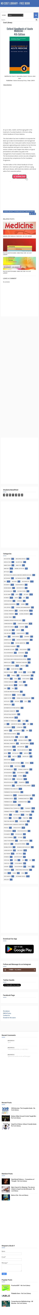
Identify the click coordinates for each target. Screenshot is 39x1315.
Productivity (17, 827)
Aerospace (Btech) (21, 558)
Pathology (20, 779)
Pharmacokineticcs (23, 798)
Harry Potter (7, 698)
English (23, 665)
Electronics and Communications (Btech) (15, 659)
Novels (27, 763)
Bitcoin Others (22, 591)
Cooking (22, 627)
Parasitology (7, 779)
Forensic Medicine (9, 682)
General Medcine (8, 211)
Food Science (25, 678)
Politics (15, 818)
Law (28, 724)
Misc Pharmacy (8, 750)
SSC (30, 860)
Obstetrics (18, 766)
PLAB (27, 814)
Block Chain (7, 594)
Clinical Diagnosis (9, 610)
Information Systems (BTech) (12, 708)
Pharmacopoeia (22, 801)
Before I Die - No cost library (19, 1195)
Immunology (7, 704)
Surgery (6, 866)
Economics (21, 652)
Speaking (6, 857)
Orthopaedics (21, 772)
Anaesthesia (7, 565)
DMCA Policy (7, 1013)
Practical (25, 818)
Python (20, 837)
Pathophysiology (9, 782)
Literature (19, 727)
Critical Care (7, 630)
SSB (23, 860)
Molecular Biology (23, 750)
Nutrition (6, 766)
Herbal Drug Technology (23, 698)
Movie (5, 753)
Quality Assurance (9, 840)
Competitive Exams (23, 623)
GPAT (5, 688)
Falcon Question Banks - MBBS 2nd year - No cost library (17, 272)
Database (26, 636)
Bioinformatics (20, 584)
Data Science (15, 636)
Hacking (19, 695)
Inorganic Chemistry (9, 711)
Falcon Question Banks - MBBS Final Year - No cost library (17, 253)
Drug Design (23, 649)
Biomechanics (7, 588)
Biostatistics (20, 588)
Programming (8, 831)
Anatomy (6, 568)
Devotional (7, 643)
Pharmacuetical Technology (12, 808)
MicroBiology (7, 746)
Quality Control (24, 840)
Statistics (7, 863)
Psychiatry (7, 834)
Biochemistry (25, 581)
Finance (14, 675)
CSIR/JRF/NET (7, 633)
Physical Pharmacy (25, 811)
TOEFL (29, 866)
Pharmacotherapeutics (10, 805)
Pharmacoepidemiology (24, 795)
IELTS (26, 701)
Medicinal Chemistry (9, 743)
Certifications (8, 601)
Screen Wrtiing (8, 850)
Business (6, 597)
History (17, 701)
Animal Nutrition (19, 568)
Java (23, 720)
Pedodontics (7, 785)
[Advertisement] (19, 106)
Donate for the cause (9, 1017)
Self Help (20, 850)
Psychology (18, 834)
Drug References (8, 652)
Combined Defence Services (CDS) (12, 620)
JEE (5, 724)
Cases (16, 597)
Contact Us (6, 1015)
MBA (27, 730)
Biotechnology (8, 591)
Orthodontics (8, 772)
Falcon (20, 672)
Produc (6, 827)
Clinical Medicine (23, 610)
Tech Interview (18, 866)
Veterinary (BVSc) (20, 876)
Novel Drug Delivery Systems (12, 763)
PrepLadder (23, 821)
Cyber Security (21, 633)
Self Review (7, 853)
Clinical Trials (8, 617)
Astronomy (7, 578)
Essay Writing (15, 669)
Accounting (7, 558)
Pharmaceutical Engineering (12, 792)
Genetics (21, 685)
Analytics (18, 565)
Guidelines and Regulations (11, 691)
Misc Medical (20, 746)
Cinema (23, 604)
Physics (6, 814)
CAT (24, 597)
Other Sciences (8, 776)
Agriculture (7, 562)
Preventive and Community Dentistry (14, 824)
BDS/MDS (14, 581)
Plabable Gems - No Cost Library (21, 1293)
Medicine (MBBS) (29, 211)
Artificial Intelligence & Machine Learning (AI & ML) (17, 575)
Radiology (7, 844)
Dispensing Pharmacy (10, 646)
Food (15, 678)
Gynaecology (7, 695)
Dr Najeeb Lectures (9, 649)
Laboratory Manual (16, 724)
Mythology (15, 753)
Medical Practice (8, 740)
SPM (15, 860)
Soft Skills (19, 853)
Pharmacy (28, 808)
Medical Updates (23, 740)
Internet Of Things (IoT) (10, 720)
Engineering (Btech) (9, 665)
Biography (7, 584)
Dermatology (7, 639)
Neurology (26, 756)
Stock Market (18, 863)
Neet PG (15, 756)
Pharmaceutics (8, 795)
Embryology (7, 662)
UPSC (5, 873)
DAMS (5, 636)
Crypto (18, 630)
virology (6, 879)
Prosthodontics (22, 831)
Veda (22, 873)
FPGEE (20, 682)
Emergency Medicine (21, 662)
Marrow (6, 730)
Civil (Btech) (7, 607)
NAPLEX (26, 753)
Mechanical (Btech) (9, 737)
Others (20, 776)
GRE (13, 688)
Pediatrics (22, 782)
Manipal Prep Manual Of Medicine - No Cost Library (17, 236)
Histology (7, 701)
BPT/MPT (26, 594)
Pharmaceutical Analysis (11, 788)
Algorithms (19, 562)
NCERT (5, 756)
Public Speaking (8, 837)
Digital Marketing (20, 643)
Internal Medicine (19, 211)
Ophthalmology (8, 769)
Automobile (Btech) (21, 578)
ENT (5, 669)
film (5, 675)
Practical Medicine (9, 821)
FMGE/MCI (6, 678)
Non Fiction (7, 759)
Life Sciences (7, 727)
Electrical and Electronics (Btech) (13, 656)
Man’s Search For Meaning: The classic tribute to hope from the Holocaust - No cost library (23, 1189)
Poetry (6, 818)
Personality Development (23, 785)
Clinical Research (24, 614)
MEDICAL (22, 737)
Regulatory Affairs (20, 844)
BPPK (17, 594)
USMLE (14, 873)
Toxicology (7, 869)
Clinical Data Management (23, 607)
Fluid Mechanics (25, 675)
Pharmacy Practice (9, 811)
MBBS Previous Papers (10, 733)
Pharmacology (8, 801)
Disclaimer (6, 1011)
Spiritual (6, 860)
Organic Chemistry (23, 769)
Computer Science (9, 627)
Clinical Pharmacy (9, 614)
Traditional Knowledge (22, 869)
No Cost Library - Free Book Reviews (15, 4)
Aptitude (6, 571)
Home (4, 15)
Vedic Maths (7, 876)
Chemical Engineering (10, 604)
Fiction (29, 672)
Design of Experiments (23, 639)
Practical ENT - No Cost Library (20, 1285)
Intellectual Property (10, 714)
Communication (8, 623)
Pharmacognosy (8, 798)
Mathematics (17, 730)
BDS (5, 581)
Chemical (19, 601)
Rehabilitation (8, 847)
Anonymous (11, 1040)
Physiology (17, 814)
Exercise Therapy (8, 672)
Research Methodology (23, 847)
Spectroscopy (18, 857)
